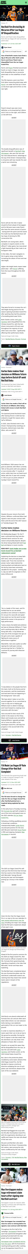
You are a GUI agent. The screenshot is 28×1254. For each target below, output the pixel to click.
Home (3, 23)
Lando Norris (20, 825)
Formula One (8, 811)
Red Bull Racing (10, 339)
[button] (26, 51)
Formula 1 (9, 367)
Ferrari (15, 269)
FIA (13, 1157)
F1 (6, 23)
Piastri (11, 68)
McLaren (17, 339)
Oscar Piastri (22, 830)
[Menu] (26, 2)
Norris (3, 84)
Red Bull (18, 151)
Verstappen (12, 1231)
